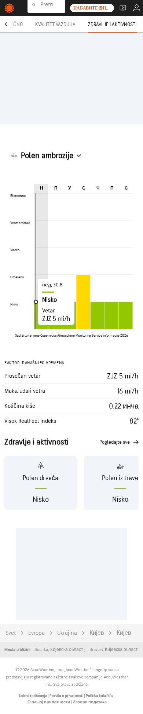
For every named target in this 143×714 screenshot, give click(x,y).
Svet (11, 633)
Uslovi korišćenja (33, 695)
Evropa (36, 633)
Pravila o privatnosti (67, 695)
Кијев (96, 633)
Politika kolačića (100, 695)
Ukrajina (67, 633)
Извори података (90, 702)
